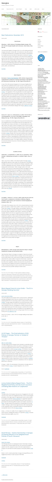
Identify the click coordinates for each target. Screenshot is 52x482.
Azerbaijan (7, 421)
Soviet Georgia (41, 104)
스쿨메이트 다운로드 (28, 105)
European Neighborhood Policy (19, 275)
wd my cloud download (13, 78)
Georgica (5, 3)
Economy (39, 41)
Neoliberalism (41, 91)
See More (4, 68)
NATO (45, 89)
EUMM (3, 275)
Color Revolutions (41, 73)
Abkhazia (24, 272)
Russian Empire (42, 101)
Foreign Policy (45, 81)
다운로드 (30, 55)
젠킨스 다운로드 (15, 176)
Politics (39, 39)
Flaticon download (17, 398)
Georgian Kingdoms (41, 82)
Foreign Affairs (14, 322)
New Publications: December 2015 (13, 35)
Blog (43, 9)
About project (19, 9)
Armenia (27, 272)
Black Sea (11, 421)
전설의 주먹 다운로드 (6, 442)
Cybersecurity (9, 274)
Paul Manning (41, 93)
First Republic (40, 81)
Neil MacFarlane (40, 90)
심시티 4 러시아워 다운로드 (7, 296)
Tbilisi (3, 280)
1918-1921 (20, 272)
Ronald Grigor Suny (41, 94)
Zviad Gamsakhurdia (43, 110)
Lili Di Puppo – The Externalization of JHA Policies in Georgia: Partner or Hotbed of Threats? (15, 335)
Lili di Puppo (24, 373)
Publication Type (10, 9)
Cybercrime (4, 274)
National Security (41, 89)
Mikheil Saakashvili (42, 86)
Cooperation (20, 421)
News (31, 9)
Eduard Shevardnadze (43, 76)
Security (22, 322)
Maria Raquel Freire (15, 278)
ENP (28, 274)
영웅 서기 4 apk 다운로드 (7, 342)
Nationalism (42, 88)
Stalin (47, 105)
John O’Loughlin (9, 277)
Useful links (36, 9)
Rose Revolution (42, 96)
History (39, 44)
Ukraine (45, 108)
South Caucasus (12, 423)
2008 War (41, 69)
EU (30, 274)
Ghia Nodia (47, 82)
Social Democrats (22, 278)
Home (3, 9)
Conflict (47, 73)
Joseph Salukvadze (24, 277)
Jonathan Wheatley (16, 277)
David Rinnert (27, 463)
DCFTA (18, 274)
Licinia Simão (6, 323)
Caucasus (16, 421)
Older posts (4, 474)
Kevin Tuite (48, 83)
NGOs (46, 91)
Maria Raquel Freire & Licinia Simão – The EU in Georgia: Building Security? (17, 289)
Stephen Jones (41, 106)
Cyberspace (14, 274)
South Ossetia (29, 278)
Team (26, 9)
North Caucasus (41, 92)
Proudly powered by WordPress (7, 479)
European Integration (8, 275)
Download (4, 319)
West (38, 109)
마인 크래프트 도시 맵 (11, 311)
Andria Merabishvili (25, 280)
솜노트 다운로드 (19, 408)
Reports (18, 322)
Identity (40, 83)
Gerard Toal (27, 275)
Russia (40, 99)
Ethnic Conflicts (41, 79)
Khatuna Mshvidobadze (6, 278)
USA (49, 108)
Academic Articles (14, 372)
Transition (41, 108)
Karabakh (30, 277)
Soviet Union (42, 105)
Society (39, 42)
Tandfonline (6, 369)
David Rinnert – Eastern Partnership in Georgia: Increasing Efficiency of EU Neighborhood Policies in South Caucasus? (17, 434)
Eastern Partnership (24, 274)
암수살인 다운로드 (17, 349)
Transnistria (6, 280)
